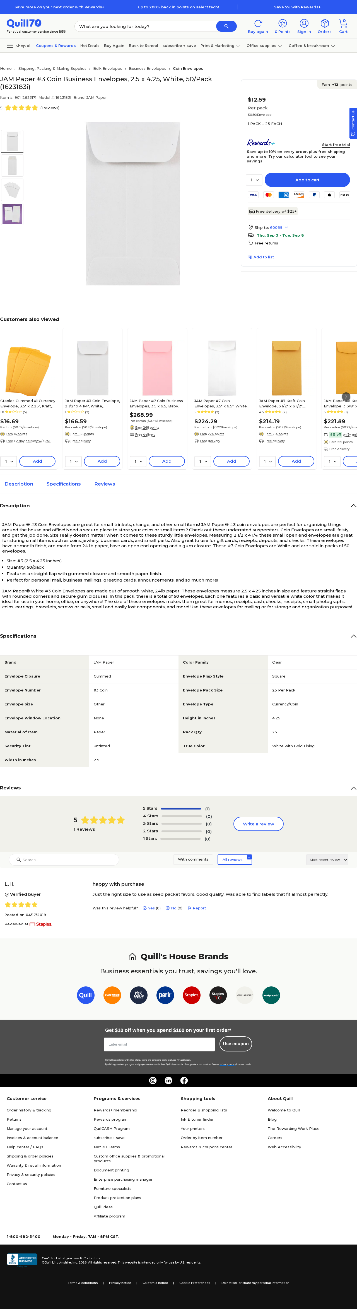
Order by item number (202, 1137)
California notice (155, 1283)
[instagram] (152, 1080)
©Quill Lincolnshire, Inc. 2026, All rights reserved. (79, 1262)
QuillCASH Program (112, 1128)
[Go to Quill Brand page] (86, 996)
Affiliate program (109, 1216)
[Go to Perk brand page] (165, 996)
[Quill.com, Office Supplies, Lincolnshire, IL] (22, 1260)
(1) (207, 808)
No (174, 908)
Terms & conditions (83, 1283)
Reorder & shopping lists (204, 1110)
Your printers (193, 1128)
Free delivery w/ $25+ (276, 211)
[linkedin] (168, 1080)
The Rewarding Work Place (294, 1128)
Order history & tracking (29, 1110)
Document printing (111, 1170)
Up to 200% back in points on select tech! (178, 7)
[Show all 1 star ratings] (180, 839)
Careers (275, 1137)
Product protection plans (117, 1197)
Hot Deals (90, 45)
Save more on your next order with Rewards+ (59, 7)
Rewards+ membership (115, 1110)
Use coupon (236, 1043)
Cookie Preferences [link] (194, 1283)
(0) (209, 816)
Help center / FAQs (25, 1147)
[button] (226, 26)
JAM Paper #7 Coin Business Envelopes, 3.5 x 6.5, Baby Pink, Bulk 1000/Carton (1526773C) (156, 403)
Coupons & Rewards (56, 45)
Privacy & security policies (31, 1174)
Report (199, 908)
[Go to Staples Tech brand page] (218, 996)
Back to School (143, 45)
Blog (272, 1119)
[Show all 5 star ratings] (181, 809)
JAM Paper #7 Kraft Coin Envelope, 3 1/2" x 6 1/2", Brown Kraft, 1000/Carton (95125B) (283, 403)
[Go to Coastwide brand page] (112, 996)
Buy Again (114, 45)
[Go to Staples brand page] (191, 996)
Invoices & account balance (32, 1137)
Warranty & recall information (34, 1165)
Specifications (64, 484)
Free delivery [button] (81, 441)
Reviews (104, 484)
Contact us (17, 1183)
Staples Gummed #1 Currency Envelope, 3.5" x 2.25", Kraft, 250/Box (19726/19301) (27, 403)
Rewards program (110, 1119)
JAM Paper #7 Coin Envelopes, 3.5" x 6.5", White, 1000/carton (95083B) (221, 403)
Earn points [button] (337, 84)
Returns (14, 1119)
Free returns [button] (266, 243)
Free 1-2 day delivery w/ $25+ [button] (28, 441)
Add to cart (307, 179)
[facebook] (184, 1080)
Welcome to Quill (284, 1110)
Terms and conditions (151, 1060)
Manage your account (27, 1128)
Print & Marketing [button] (218, 45)
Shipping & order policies (30, 1156)
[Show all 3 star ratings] (181, 824)
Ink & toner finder (197, 1119)
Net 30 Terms (107, 1147)
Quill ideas (103, 1207)
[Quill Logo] (24, 23)
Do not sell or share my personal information (255, 1283)
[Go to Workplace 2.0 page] (271, 996)
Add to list (264, 257)
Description (18, 484)
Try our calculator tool (290, 156)
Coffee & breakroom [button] (309, 45)
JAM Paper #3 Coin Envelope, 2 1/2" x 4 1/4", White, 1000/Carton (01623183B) (92, 403)
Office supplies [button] (261, 45)
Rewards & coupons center (206, 1147)
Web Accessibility (284, 1147)
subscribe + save (179, 45)
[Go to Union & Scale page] (244, 996)
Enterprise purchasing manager (123, 1179)
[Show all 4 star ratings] (181, 816)
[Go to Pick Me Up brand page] (139, 996)
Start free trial (336, 144)
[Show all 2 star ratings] (181, 831)
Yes (151, 908)
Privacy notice (120, 1283)
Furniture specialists (112, 1188)
